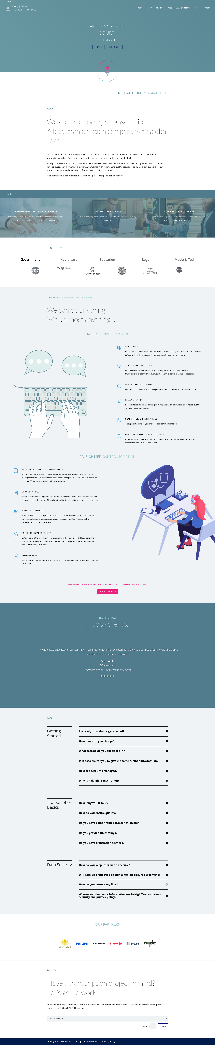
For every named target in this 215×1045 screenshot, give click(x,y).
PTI (99, 1041)
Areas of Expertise (183, 8)
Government (30, 259)
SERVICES (98, 47)
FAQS (196, 8)
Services (169, 8)
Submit (163, 1026)
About (141, 8)
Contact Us (206, 8)
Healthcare (68, 259)
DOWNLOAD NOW (107, 591)
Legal (146, 259)
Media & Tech (185, 259)
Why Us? (150, 8)
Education (107, 259)
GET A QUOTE (114, 47)
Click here (141, 355)
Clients (159, 8)
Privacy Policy (108, 1041)
